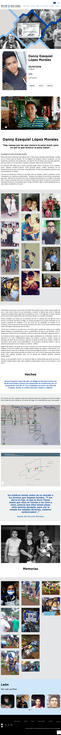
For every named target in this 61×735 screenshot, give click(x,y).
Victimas (33, 5)
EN (58, 2)
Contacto (57, 5)
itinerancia (51, 5)
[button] (29, 709)
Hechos (41, 85)
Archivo (37, 5)
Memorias (49, 85)
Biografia (32, 85)
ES (54, 2)
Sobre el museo (26, 5)
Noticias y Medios (44, 5)
